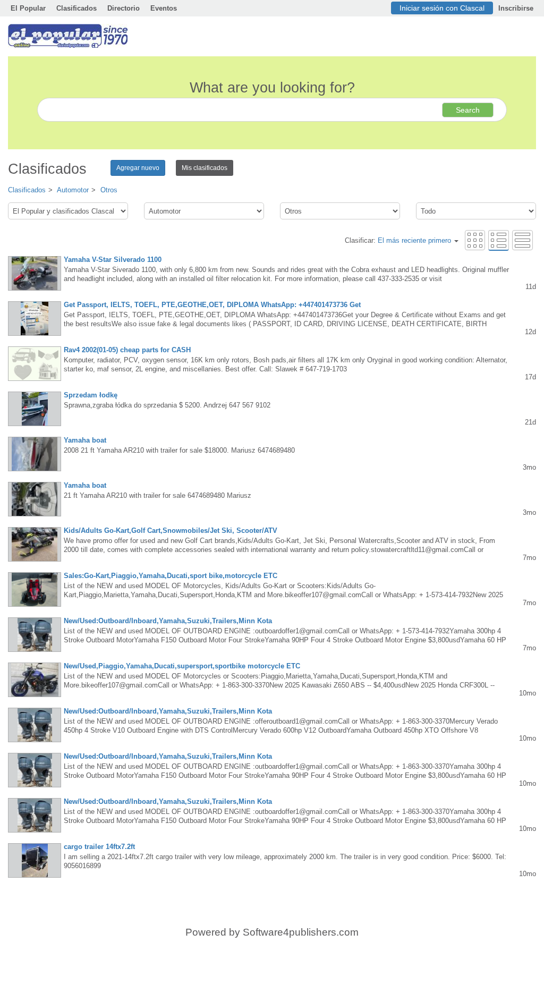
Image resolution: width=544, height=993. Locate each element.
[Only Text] (522, 240)
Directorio (123, 8)
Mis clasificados (204, 168)
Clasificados (76, 8)
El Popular (28, 8)
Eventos (163, 8)
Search (468, 110)
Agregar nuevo (137, 168)
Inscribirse (515, 8)
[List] (498, 240)
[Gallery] (475, 240)
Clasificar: (398, 240)
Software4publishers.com (301, 932)
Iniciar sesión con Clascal (442, 8)
